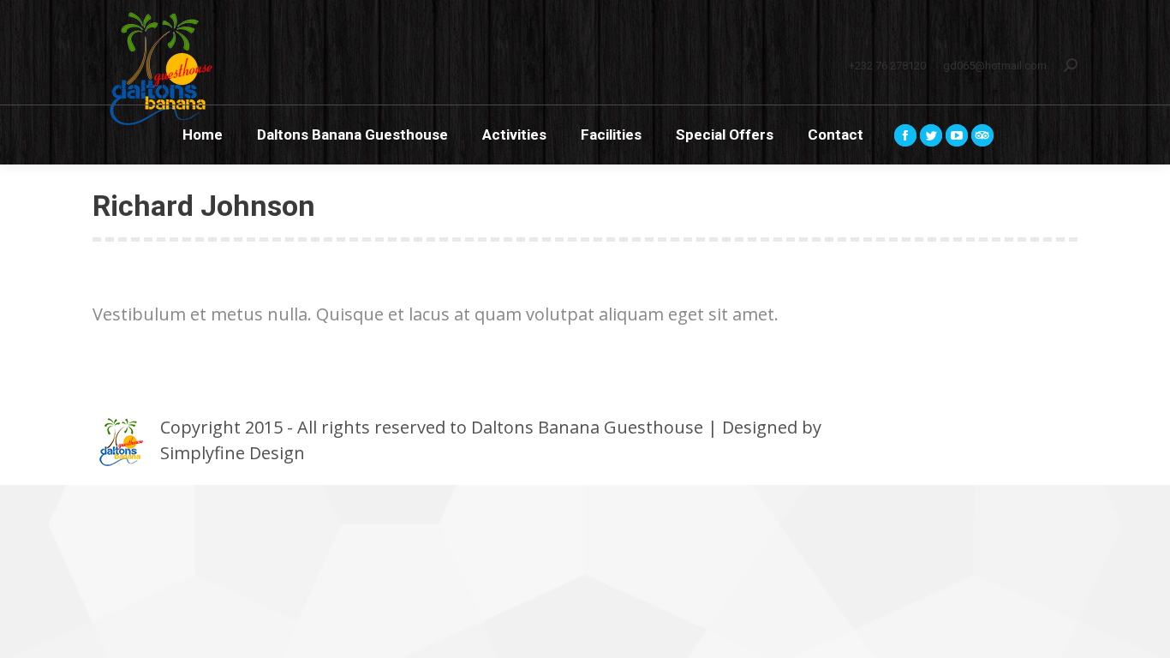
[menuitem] (202, 135)
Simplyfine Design (232, 452)
